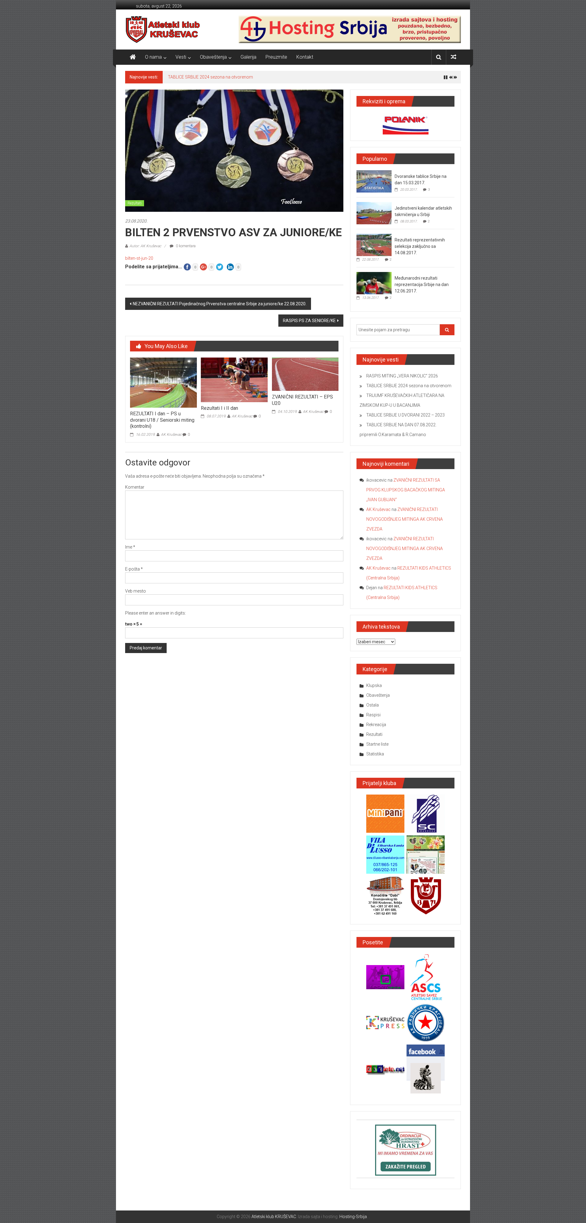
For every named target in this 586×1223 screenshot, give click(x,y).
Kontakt (304, 57)
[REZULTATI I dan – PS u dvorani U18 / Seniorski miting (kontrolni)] (163, 382)
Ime (130, 547)
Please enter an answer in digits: (155, 613)
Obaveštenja (213, 57)
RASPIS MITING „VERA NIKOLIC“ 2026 (402, 375)
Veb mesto (135, 591)
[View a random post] (453, 57)
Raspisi (373, 714)
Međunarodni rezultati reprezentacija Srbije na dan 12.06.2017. (422, 284)
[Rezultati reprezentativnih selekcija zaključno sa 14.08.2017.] (374, 244)
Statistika (375, 753)
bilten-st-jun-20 (139, 258)
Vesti (180, 57)
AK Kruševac (171, 434)
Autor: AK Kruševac (145, 246)
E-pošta (134, 569)
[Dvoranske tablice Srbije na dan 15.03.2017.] (374, 181)
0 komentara (185, 246)
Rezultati (135, 203)
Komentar (134, 487)
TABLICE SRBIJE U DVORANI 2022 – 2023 (405, 415)
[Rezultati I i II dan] (234, 379)
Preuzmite (276, 57)
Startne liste (377, 744)
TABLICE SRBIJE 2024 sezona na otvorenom (210, 77)
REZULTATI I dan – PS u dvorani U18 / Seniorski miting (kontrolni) (162, 420)
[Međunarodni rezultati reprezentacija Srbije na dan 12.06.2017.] (374, 283)
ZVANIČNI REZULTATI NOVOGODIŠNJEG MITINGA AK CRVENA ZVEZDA (404, 519)
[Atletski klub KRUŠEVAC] (163, 29)
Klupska (374, 685)
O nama (153, 57)
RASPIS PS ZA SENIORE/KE (309, 320)
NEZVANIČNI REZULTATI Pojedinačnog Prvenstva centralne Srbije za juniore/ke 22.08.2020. (219, 303)
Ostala (372, 705)
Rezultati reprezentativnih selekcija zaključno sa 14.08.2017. (420, 246)
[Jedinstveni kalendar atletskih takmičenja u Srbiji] (374, 213)
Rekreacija (376, 724)
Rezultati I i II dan (219, 408)
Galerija (248, 57)
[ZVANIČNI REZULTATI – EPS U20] (305, 374)
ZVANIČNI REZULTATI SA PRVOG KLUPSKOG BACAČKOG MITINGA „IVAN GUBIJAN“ (405, 490)
